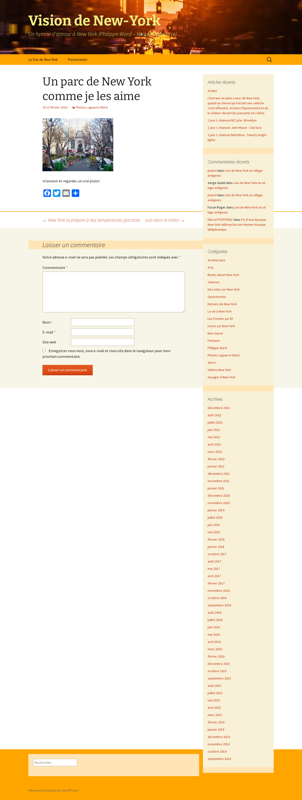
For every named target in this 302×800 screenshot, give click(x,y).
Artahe (212, 91)
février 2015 (216, 722)
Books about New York (223, 275)
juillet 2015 (215, 693)
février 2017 (216, 583)
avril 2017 (214, 576)
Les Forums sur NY (220, 319)
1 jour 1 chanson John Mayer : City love (235, 127)
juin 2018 (214, 525)
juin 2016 (214, 627)
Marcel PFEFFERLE (220, 219)
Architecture (216, 260)
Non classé (215, 333)
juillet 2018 (215, 517)
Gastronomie (217, 297)
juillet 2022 (215, 422)
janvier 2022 (216, 466)
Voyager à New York (221, 377)
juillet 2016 (215, 620)
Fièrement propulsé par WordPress (53, 790)
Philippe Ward (217, 348)
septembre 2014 (219, 759)
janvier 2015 (216, 729)
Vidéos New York (219, 370)
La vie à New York (220, 311)
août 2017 (214, 561)
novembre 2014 (219, 744)
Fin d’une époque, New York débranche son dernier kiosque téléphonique (237, 224)
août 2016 (214, 612)
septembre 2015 (219, 678)
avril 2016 (214, 642)
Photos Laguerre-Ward (92, 107)
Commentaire (54, 267)
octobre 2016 (217, 598)
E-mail (49, 332)
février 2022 (216, 459)
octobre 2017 (217, 554)
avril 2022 (214, 444)
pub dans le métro (165, 220)
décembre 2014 (219, 737)
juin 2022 (214, 430)
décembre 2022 (219, 408)
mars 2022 (215, 452)
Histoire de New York (222, 304)
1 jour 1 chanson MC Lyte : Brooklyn (232, 120)
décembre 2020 (219, 495)
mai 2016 (214, 634)
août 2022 (214, 415)
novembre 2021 (219, 481)
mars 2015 (215, 715)
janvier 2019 (216, 510)
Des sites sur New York (224, 289)
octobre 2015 (217, 671)
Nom (47, 322)
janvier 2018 (216, 547)
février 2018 (216, 539)
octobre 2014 (217, 751)
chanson (213, 282)
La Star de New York (43, 59)
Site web (49, 342)
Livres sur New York (221, 326)
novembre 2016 (219, 590)
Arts (211, 267)
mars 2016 (215, 649)
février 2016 (216, 656)
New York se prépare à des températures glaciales (91, 220)
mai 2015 (214, 700)
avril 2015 (214, 707)
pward (212, 170)
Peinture (214, 340)
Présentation (77, 59)
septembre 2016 (219, 605)
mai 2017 (214, 569)
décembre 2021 (219, 473)
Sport (212, 362)
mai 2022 (214, 437)
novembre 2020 (219, 503)
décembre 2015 (219, 664)
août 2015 (214, 685)
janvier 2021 (216, 488)
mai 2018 (214, 532)
